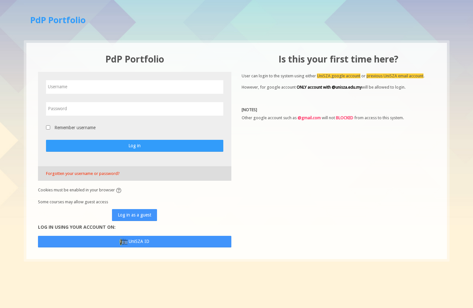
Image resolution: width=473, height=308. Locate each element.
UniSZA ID (138, 241)
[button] (120, 190)
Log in (134, 145)
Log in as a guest (134, 214)
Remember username (75, 127)
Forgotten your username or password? (83, 173)
